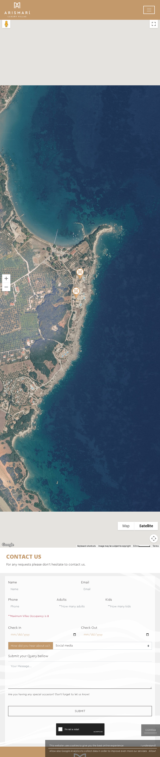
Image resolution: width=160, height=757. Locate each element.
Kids (108, 599)
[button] (80, 276)
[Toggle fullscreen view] (154, 24)
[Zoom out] (6, 287)
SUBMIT (80, 711)
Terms (156, 546)
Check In (14, 627)
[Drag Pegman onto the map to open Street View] (6, 24)
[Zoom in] (6, 278)
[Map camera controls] (154, 538)
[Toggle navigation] (149, 10)
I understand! (148, 745)
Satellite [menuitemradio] (146, 526)
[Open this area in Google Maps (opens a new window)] (8, 545)
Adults (61, 599)
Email (85, 582)
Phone (13, 599)
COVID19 (150, 730)
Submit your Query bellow (28, 656)
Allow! (152, 751)
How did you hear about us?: (30, 645)
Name (12, 582)
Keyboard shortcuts (86, 546)
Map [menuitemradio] (126, 526)
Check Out (89, 627)
